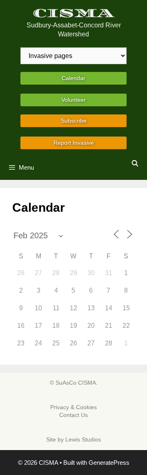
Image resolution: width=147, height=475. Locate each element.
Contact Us (73, 415)
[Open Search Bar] (135, 163)
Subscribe (74, 120)
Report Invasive (73, 142)
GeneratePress (109, 462)
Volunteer (73, 99)
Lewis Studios (83, 439)
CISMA (73, 13)
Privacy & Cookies (73, 407)
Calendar (73, 78)
